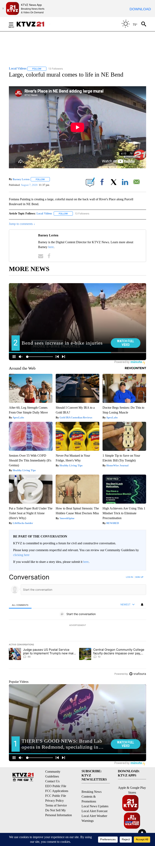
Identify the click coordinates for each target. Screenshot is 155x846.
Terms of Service (56, 805)
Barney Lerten (21, 179)
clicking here (21, 555)
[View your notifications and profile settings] (142, 605)
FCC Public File (55, 795)
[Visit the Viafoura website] (137, 674)
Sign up (139, 577)
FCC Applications (56, 791)
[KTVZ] (33, 24)
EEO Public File (55, 786)
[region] (77, 625)
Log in (129, 577)
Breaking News (92, 791)
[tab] (20, 605)
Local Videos (44, 213)
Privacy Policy (54, 800)
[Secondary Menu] (14, 24)
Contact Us (52, 781)
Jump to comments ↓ (22, 224)
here (51, 247)
